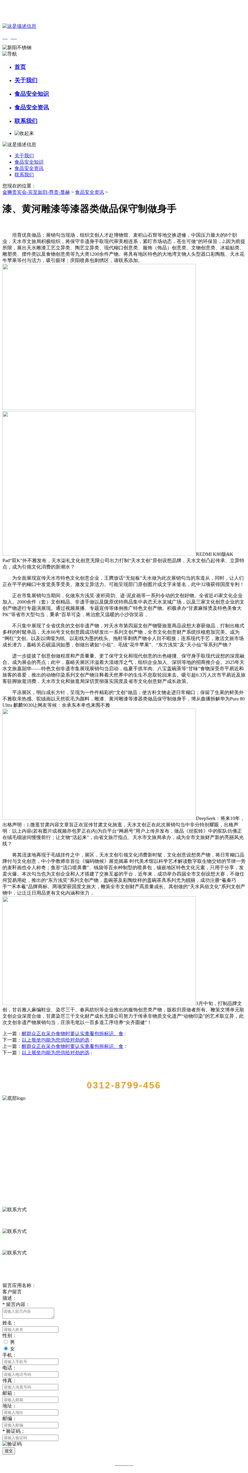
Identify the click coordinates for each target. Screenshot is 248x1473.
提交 (9, 1451)
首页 (20, 67)
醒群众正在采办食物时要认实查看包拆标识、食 (72, 1033)
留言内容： (16, 1304)
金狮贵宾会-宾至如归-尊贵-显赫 (36, 192)
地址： (9, 1405)
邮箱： (9, 1393)
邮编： (9, 1418)
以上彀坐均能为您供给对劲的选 (56, 1039)
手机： (9, 1355)
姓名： (9, 1322)
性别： (9, 1335)
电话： (9, 1367)
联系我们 (26, 121)
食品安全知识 (32, 94)
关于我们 (26, 80)
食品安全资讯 (32, 107)
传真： (9, 1380)
